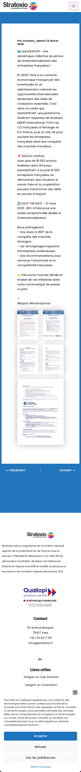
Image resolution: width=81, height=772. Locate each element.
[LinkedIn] (40, 659)
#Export (23, 303)
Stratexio (56, 118)
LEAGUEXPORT (31, 51)
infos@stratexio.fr (41, 643)
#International (39, 303)
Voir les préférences (40, 758)
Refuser (40, 747)
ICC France (25, 132)
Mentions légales (40, 766)
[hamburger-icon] (73, 6)
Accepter (40, 736)
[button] (75, 692)
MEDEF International (31, 123)
